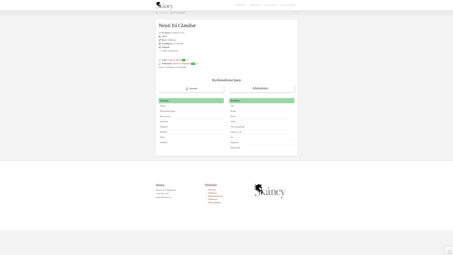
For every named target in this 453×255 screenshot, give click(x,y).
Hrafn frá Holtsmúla (184, 63)
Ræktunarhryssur (215, 196)
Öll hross (212, 190)
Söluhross (212, 193)
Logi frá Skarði (176, 60)
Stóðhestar (212, 199)
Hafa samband (214, 202)
